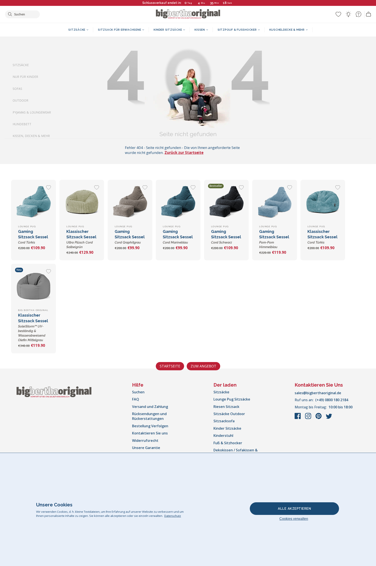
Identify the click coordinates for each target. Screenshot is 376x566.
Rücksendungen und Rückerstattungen (149, 416)
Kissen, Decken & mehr (31, 136)
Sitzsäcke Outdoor (229, 413)
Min (216, 3)
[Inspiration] (348, 14)
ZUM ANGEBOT (203, 366)
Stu (203, 3)
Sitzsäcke (21, 65)
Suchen (138, 392)
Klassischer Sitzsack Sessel (322, 236)
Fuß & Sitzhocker (227, 443)
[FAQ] (358, 14)
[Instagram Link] (308, 418)
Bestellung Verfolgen (150, 426)
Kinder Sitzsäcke (227, 428)
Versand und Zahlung (150, 406)
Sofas (17, 88)
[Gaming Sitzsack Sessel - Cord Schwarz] (226, 202)
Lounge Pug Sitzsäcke (231, 399)
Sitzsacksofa (224, 421)
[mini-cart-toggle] (368, 14)
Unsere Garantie (146, 447)
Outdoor (20, 100)
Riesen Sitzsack (226, 406)
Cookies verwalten (293, 519)
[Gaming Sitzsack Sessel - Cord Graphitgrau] (130, 202)
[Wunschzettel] (338, 14)
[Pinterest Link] (319, 418)
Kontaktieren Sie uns (150, 433)
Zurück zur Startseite (183, 152)
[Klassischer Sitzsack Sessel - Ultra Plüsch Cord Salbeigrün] (81, 202)
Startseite (170, 366)
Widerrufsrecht (145, 440)
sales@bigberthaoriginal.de (318, 393)
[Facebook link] (298, 418)
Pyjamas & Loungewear (32, 112)
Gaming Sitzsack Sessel (33, 236)
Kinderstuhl (223, 435)
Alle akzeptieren (294, 509)
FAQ (135, 399)
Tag (189, 3)
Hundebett (22, 124)
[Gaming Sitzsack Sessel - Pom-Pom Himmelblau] (274, 202)
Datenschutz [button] (172, 516)
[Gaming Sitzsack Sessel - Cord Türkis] (33, 202)
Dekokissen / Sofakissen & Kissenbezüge (235, 452)
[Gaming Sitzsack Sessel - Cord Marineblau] (178, 202)
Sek (229, 3)
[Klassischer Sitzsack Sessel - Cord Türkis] (322, 202)
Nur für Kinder (25, 77)
